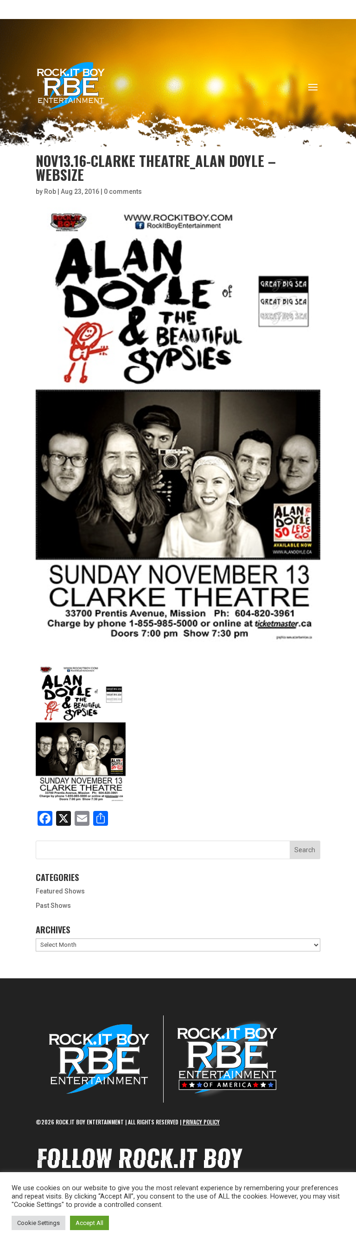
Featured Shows (60, 891)
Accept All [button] (89, 1222)
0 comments (123, 191)
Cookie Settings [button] (38, 1222)
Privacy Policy (201, 1122)
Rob (50, 191)
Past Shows (53, 905)
